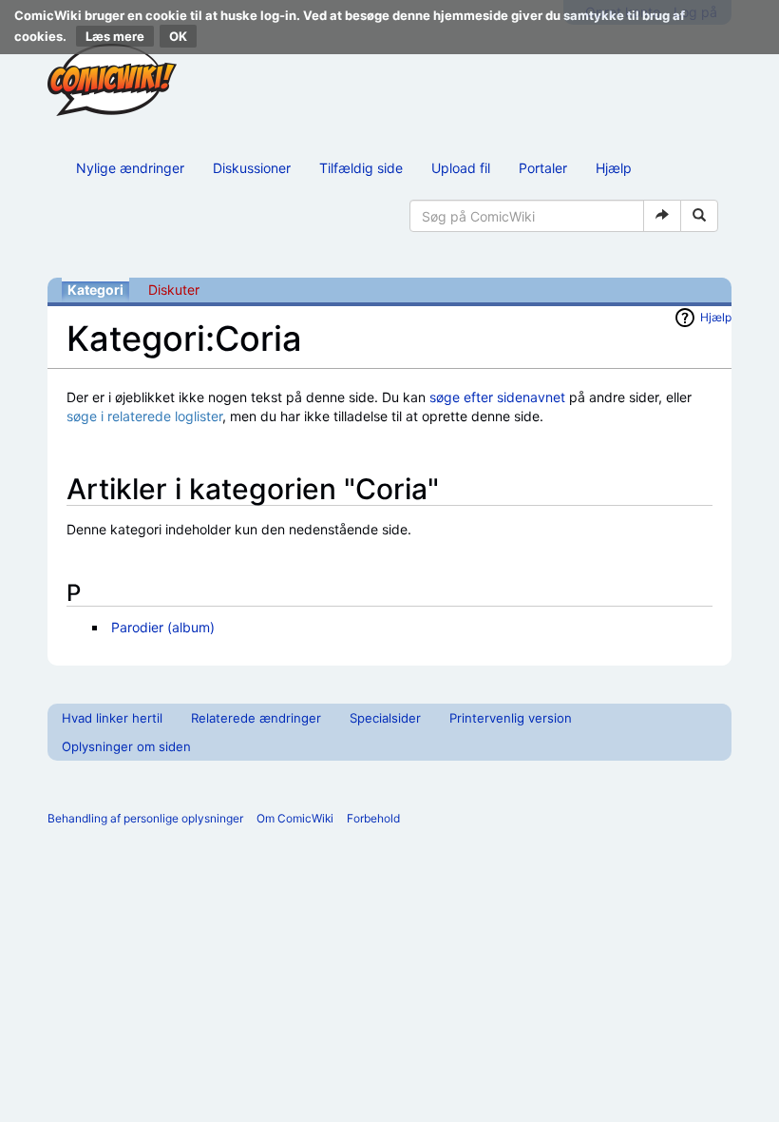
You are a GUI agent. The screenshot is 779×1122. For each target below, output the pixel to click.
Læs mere (115, 36)
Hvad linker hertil (112, 717)
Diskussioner (252, 168)
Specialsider (385, 717)
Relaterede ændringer (256, 717)
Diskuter (174, 289)
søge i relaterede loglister (144, 416)
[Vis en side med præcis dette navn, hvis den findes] (662, 216)
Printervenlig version (510, 717)
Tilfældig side (361, 168)
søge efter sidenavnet (497, 397)
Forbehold (373, 818)
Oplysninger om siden (126, 746)
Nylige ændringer (130, 168)
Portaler (543, 168)
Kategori (95, 289)
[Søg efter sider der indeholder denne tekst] (699, 216)
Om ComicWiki (294, 818)
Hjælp (614, 168)
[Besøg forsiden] (112, 80)
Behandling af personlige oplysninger (145, 818)
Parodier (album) (163, 627)
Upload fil (460, 168)
